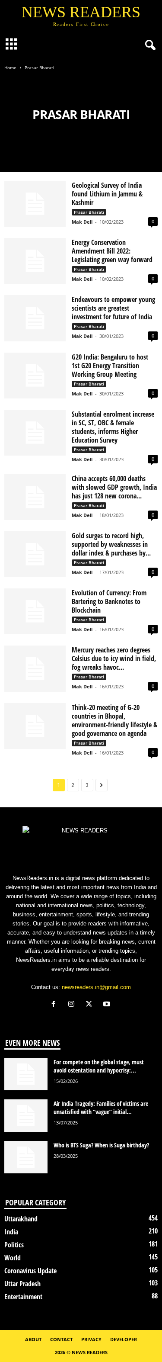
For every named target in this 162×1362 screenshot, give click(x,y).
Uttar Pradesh (22, 1283)
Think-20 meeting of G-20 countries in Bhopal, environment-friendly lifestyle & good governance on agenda (114, 720)
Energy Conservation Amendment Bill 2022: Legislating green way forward (112, 251)
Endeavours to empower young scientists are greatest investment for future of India (113, 308)
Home (10, 67)
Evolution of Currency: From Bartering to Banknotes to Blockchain (109, 601)
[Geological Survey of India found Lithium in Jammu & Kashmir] (35, 204)
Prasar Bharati (89, 212)
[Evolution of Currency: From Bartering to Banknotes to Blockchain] (35, 611)
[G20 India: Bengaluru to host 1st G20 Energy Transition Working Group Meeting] (35, 375)
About (33, 1339)
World (12, 1257)
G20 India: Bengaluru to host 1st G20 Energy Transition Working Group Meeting (110, 365)
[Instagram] (73, 1005)
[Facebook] (55, 1005)
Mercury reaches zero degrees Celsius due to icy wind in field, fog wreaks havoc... (114, 658)
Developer (123, 1339)
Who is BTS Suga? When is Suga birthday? (101, 1145)
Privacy (91, 1339)
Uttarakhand (21, 1219)
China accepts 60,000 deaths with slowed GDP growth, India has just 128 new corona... (114, 487)
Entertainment (23, 1296)
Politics (14, 1245)
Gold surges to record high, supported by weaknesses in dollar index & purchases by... (111, 544)
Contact (61, 1339)
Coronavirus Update (30, 1270)
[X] (91, 1005)
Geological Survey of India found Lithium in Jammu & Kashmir (107, 193)
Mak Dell (82, 221)
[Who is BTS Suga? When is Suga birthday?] (26, 1157)
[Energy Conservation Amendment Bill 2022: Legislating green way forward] (35, 261)
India (11, 1232)
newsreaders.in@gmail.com (96, 987)
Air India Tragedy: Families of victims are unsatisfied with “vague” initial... (101, 1107)
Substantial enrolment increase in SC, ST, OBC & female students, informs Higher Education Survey (113, 427)
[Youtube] (108, 1005)
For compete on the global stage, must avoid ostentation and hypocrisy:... (99, 1066)
